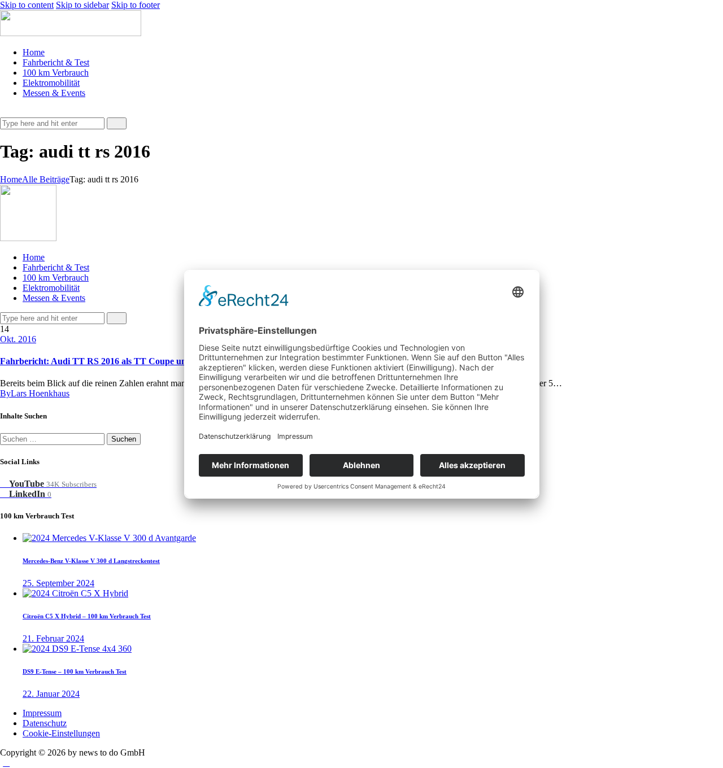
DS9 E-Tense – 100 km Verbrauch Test (75, 671)
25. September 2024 (58, 583)
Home (11, 179)
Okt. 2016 (18, 339)
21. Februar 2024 (53, 638)
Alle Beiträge (45, 179)
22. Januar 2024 (51, 694)
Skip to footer (135, 5)
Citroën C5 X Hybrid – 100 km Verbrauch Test (87, 616)
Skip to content (27, 5)
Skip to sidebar (82, 5)
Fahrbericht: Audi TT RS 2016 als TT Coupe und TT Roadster (121, 361)
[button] (6, 112)
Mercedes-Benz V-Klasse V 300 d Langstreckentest (91, 560)
